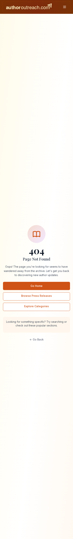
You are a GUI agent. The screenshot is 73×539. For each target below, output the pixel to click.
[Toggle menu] (65, 7)
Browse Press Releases (36, 295)
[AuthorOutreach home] (28, 7)
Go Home (36, 285)
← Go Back (37, 339)
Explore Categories (36, 306)
